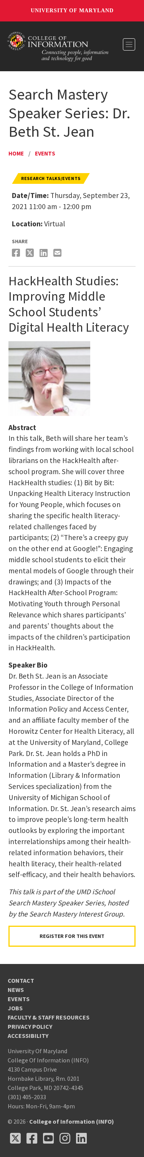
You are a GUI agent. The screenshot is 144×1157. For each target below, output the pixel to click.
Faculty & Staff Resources (48, 1017)
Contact (21, 980)
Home (16, 153)
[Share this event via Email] (58, 253)
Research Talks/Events (51, 178)
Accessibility (28, 1035)
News (16, 989)
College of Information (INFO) (71, 1121)
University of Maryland (72, 10)
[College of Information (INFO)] (58, 45)
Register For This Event (72, 936)
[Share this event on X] (31, 253)
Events (45, 153)
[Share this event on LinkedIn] (45, 253)
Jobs (15, 1008)
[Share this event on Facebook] (17, 253)
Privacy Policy (30, 1026)
